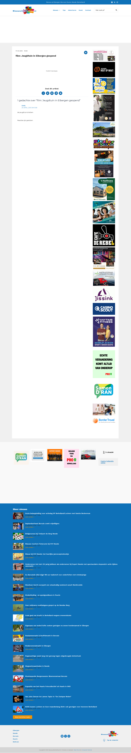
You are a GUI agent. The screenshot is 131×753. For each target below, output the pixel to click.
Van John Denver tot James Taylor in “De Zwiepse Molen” (48, 696)
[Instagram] (117, 2)
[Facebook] (112, 2)
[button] (85, 52)
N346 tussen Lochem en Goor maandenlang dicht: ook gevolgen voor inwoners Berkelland (61, 707)
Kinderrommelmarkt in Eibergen (38, 646)
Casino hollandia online (107, 462)
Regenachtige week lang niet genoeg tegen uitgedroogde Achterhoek (53, 656)
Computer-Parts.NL (87, 750)
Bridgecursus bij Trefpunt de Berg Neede (41, 534)
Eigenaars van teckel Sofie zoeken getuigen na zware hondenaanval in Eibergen (57, 625)
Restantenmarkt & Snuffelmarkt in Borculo (42, 636)
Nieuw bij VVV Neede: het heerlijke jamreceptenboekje (47, 554)
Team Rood (77, 750)
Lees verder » (29, 517)
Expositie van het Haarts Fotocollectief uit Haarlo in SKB (47, 686)
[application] (59, 10)
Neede (15, 733)
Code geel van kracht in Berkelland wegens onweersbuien (48, 615)
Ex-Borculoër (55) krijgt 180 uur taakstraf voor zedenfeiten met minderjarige (55, 575)
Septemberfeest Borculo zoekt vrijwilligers (42, 523)
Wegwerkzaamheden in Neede (37, 666)
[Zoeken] (116, 10)
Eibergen (16, 730)
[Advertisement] (65, 29)
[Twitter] (114, 2)
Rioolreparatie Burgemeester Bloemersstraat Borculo (46, 676)
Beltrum (16, 742)
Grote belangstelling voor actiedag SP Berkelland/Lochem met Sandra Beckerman (57, 513)
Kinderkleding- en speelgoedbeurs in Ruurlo (42, 595)
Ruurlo (15, 739)
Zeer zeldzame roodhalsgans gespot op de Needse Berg (47, 605)
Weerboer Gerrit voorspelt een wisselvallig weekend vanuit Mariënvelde (53, 585)
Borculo (15, 736)
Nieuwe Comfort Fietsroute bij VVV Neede (42, 544)
